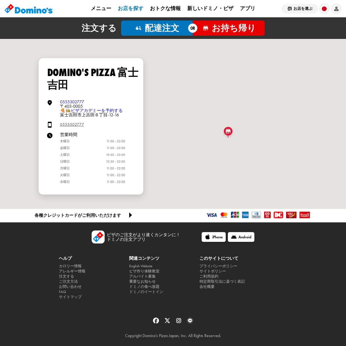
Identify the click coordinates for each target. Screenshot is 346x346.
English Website (140, 266)
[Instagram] (179, 322)
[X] (168, 322)
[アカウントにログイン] (336, 8)
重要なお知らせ (142, 281)
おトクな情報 (165, 8)
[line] (190, 322)
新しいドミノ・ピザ (210, 8)
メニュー (101, 8)
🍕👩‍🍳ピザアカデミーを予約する (91, 110)
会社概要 (207, 286)
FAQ (62, 291)
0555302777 (72, 101)
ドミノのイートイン (146, 291)
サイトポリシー (212, 271)
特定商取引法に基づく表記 (222, 281)
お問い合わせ (70, 286)
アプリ (247, 8)
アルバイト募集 (142, 276)
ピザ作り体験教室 (144, 271)
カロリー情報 (70, 266)
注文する (66, 276)
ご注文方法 (68, 281)
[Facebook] (156, 322)
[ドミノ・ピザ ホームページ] (28, 9)
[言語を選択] (324, 8)
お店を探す (131, 8)
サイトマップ (70, 297)
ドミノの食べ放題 (144, 286)
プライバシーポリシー (218, 266)
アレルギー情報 (72, 271)
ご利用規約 (208, 276)
